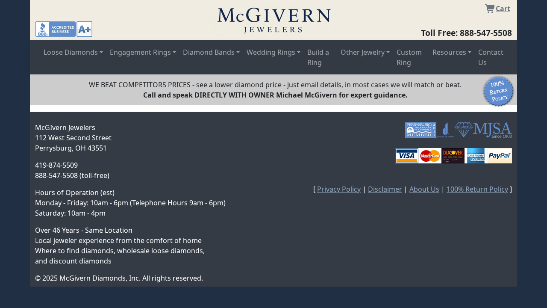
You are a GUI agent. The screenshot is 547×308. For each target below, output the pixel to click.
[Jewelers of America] (445, 130)
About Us (424, 189)
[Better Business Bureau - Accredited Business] (63, 28)
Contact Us (490, 57)
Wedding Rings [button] (271, 52)
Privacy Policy (339, 189)
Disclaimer (385, 189)
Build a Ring (318, 57)
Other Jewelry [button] (363, 52)
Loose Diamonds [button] (71, 52)
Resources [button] (449, 52)
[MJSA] (492, 130)
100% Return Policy (477, 189)
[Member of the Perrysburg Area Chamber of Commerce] (420, 130)
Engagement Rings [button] (140, 52)
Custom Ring (409, 57)
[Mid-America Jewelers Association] (463, 130)
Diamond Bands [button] (209, 52)
